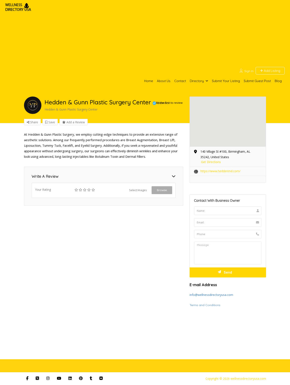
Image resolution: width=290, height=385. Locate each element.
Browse (162, 190)
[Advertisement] (169, 34)
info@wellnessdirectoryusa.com (211, 295)
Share (33, 122)
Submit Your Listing (226, 81)
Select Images (138, 190)
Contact (180, 81)
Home (148, 81)
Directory (197, 81)
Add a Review (75, 122)
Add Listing (271, 71)
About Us (163, 81)
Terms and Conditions (205, 305)
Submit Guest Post (257, 81)
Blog (278, 81)
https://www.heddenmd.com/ (220, 171)
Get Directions (211, 162)
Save (51, 122)
